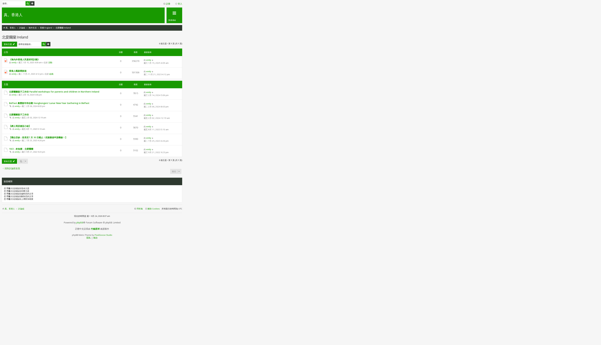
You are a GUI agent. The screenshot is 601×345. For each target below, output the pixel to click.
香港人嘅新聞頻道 (18, 70)
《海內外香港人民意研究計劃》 (24, 59)
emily (14, 62)
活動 (50, 62)
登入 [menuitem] (180, 3)
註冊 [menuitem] (168, 3)
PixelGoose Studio (103, 235)
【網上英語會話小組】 (20, 125)
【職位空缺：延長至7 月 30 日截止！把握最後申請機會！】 (38, 137)
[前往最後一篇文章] (153, 60)
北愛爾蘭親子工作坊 (19, 114)
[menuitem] (152, 208)
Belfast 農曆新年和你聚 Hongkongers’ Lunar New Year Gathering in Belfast (49, 103)
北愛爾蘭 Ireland (15, 37)
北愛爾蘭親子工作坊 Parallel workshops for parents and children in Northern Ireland (54, 91)
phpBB (79, 222)
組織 (51, 73)
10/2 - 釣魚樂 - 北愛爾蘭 (21, 148)
